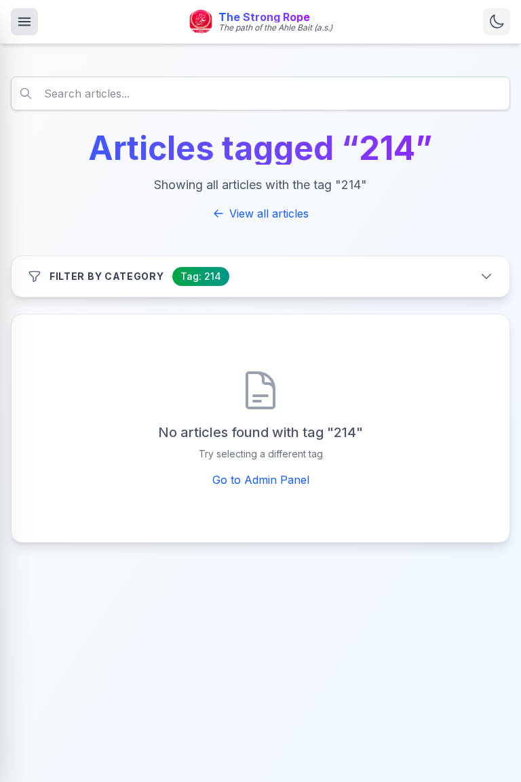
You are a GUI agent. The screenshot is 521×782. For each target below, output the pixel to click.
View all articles (269, 213)
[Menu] (24, 21)
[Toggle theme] (496, 21)
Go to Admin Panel (260, 480)
